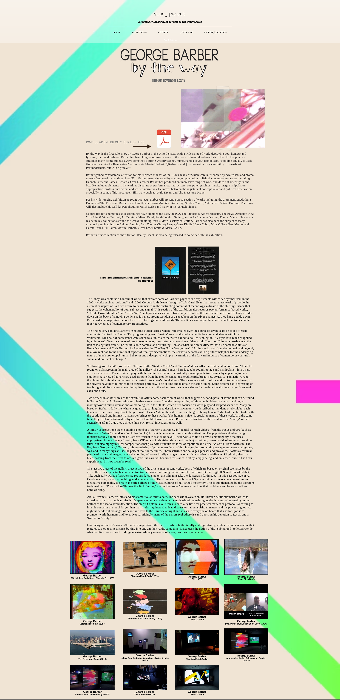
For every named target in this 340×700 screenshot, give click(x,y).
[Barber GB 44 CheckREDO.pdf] (164, 139)
